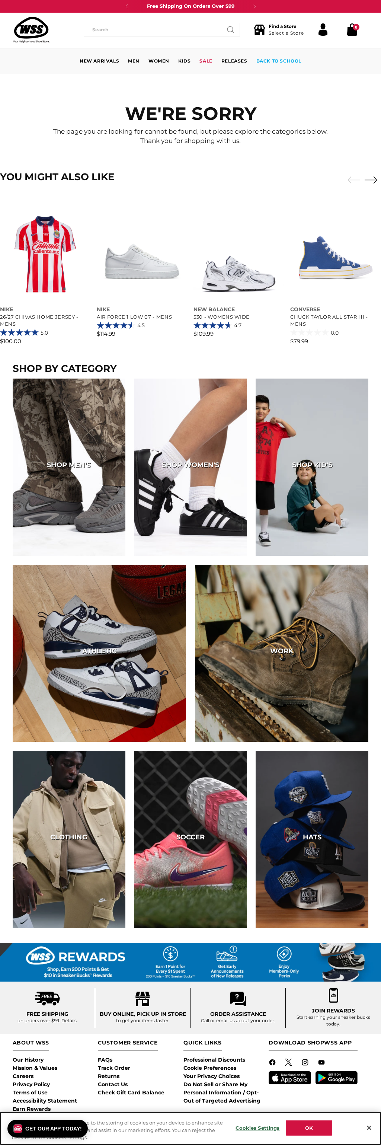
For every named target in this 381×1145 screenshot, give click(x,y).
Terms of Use (30, 1092)
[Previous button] (127, 6)
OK (309, 1127)
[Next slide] (373, 180)
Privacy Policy (31, 1084)
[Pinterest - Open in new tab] (289, 1064)
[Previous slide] (352, 180)
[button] (279, 30)
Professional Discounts (214, 1059)
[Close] (369, 1128)
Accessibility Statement (45, 1100)
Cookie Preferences (209, 1068)
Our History (28, 1059)
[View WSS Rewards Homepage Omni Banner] (190, 962)
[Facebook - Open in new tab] (273, 1064)
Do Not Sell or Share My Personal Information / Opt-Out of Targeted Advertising (221, 1092)
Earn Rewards (32, 1109)
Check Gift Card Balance (131, 1092)
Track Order (114, 1068)
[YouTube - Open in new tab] (322, 1064)
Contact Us (113, 1084)
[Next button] (254, 6)
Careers (23, 1076)
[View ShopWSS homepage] (31, 29)
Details (69, 1020)
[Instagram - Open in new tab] (305, 1064)
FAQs (105, 1059)
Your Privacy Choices (211, 1076)
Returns (108, 1076)
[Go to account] (322, 29)
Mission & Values (35, 1068)
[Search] (230, 30)
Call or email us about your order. (238, 1020)
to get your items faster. (143, 1020)
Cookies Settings (257, 1127)
